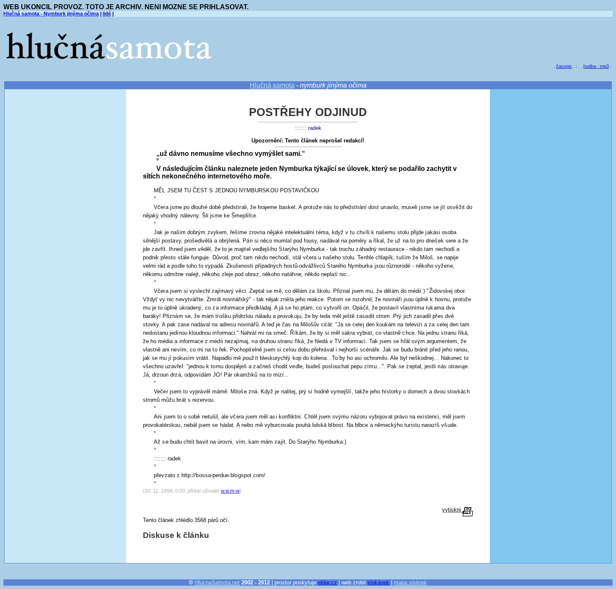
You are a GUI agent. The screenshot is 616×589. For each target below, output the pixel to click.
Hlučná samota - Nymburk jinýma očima (51, 14)
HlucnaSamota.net (217, 582)
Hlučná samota (272, 85)
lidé (107, 14)
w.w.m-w (230, 491)
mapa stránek (410, 582)
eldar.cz (327, 582)
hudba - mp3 (596, 66)
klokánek (378, 582)
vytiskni (452, 509)
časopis (564, 66)
